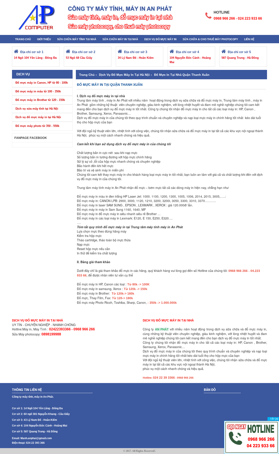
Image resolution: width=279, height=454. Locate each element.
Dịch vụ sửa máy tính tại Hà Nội (36, 108)
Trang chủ (87, 74)
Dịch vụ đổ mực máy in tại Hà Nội (38, 117)
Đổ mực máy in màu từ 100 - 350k (38, 91)
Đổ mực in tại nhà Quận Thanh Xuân (181, 74)
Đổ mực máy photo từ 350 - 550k (37, 126)
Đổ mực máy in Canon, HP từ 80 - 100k (41, 82)
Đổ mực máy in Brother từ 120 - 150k (40, 100)
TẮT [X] (274, 419)
